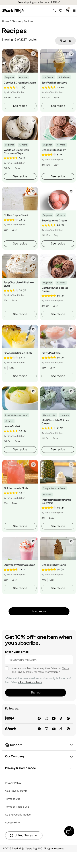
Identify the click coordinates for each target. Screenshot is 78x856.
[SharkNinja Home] (13, 10)
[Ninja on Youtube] (54, 718)
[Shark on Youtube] (54, 729)
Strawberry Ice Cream (54, 220)
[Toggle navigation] (74, 10)
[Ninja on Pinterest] (68, 718)
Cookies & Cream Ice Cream (20, 82)
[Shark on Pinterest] (68, 729)
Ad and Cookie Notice (18, 814)
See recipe (20, 106)
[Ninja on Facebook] (39, 718)
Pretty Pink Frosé (51, 352)
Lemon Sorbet (12, 426)
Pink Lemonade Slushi (16, 488)
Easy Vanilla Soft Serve (54, 82)
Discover (16, 21)
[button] (54, 10)
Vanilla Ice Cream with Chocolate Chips (16, 151)
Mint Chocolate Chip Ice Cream (55, 421)
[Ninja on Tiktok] (61, 718)
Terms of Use (12, 798)
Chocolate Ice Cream (54, 149)
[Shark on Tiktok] (61, 729)
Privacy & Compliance (20, 768)
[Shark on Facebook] (39, 729)
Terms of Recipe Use (17, 806)
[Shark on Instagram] (46, 729)
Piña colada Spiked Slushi (18, 352)
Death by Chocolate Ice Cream (55, 289)
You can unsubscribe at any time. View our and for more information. (40, 670)
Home (5, 21)
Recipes (28, 21)
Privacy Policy (25, 671)
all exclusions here (30, 682)
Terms (65, 668)
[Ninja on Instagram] (46, 718)
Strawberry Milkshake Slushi (20, 564)
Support (16, 745)
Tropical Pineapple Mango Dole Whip (56, 501)
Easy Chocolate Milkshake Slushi (19, 284)
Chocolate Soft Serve (54, 564)
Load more (39, 611)
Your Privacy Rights (16, 790)
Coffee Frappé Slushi (16, 215)
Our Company (14, 756)
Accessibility (12, 822)
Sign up (35, 692)
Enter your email (16, 652)
